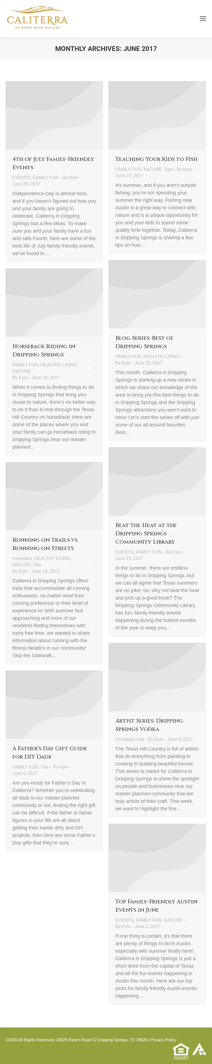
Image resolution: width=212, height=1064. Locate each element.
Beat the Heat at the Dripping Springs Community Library (146, 533)
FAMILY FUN (46, 177)
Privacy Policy (163, 1039)
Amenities (22, 558)
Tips (168, 169)
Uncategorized (129, 739)
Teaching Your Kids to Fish (156, 159)
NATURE (153, 169)
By (70, 177)
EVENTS (21, 177)
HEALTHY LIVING (162, 356)
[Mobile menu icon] (202, 18)
